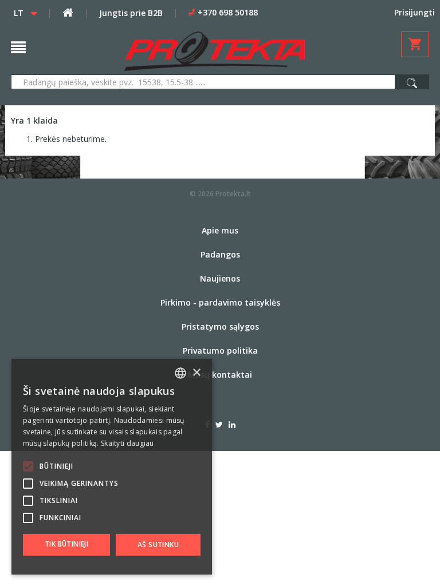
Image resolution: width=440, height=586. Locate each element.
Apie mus (220, 230)
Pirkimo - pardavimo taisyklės (220, 302)
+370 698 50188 (228, 12)
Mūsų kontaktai (220, 374)
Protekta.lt (233, 194)
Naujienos (220, 278)
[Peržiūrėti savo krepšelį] (415, 44)
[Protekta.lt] (214, 51)
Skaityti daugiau (127, 443)
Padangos (220, 254)
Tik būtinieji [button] (66, 544)
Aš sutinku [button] (158, 544)
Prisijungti (414, 12)
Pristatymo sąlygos (220, 326)
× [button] (196, 373)
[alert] (111, 467)
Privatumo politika (220, 350)
